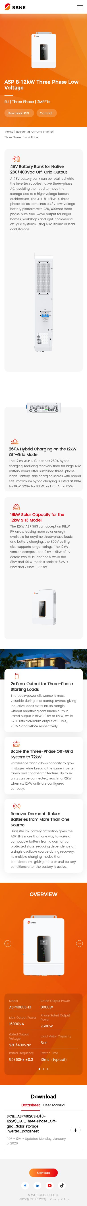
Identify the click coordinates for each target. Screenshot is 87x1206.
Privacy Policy (59, 1199)
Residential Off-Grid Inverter (35, 132)
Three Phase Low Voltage (21, 137)
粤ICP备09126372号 (33, 1199)
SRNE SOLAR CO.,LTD (43, 1195)
